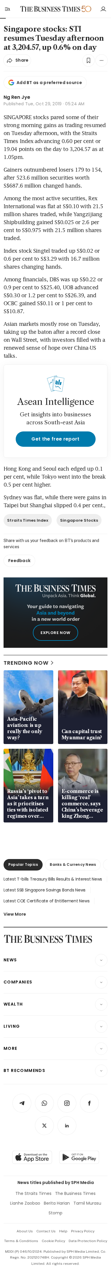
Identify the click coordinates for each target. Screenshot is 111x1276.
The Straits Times (33, 1193)
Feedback (19, 561)
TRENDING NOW (26, 662)
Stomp (55, 1213)
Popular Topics (23, 864)
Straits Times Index (27, 520)
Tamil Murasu (87, 1203)
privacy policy (82, 1231)
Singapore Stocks (79, 520)
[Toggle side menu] (7, 9)
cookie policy (53, 1241)
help (63, 1231)
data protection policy (88, 1241)
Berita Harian (57, 1203)
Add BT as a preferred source (49, 83)
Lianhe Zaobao (25, 1203)
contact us (46, 1231)
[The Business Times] (50, 9)
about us (25, 1231)
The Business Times (75, 1193)
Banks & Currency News (73, 864)
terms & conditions (21, 1241)
